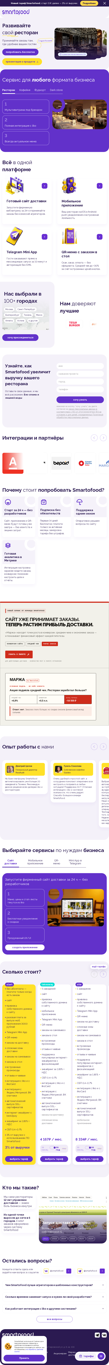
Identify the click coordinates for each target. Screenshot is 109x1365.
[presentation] (94, 974)
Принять (24, 1358)
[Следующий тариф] (103, 974)
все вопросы (54, 1319)
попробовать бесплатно (20, 52)
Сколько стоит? (21, 972)
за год (58, 1148)
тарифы (88, 1356)
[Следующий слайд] (103, 746)
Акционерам (60, 1353)
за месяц (45, 1148)
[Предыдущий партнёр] (94, 437)
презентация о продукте (20, 61)
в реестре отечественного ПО (74, 54)
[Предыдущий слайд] (94, 746)
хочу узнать (80, 399)
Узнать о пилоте (19, 654)
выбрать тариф (19, 1159)
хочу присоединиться (20, 337)
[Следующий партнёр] (103, 437)
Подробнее (89, 3)
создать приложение (25, 947)
